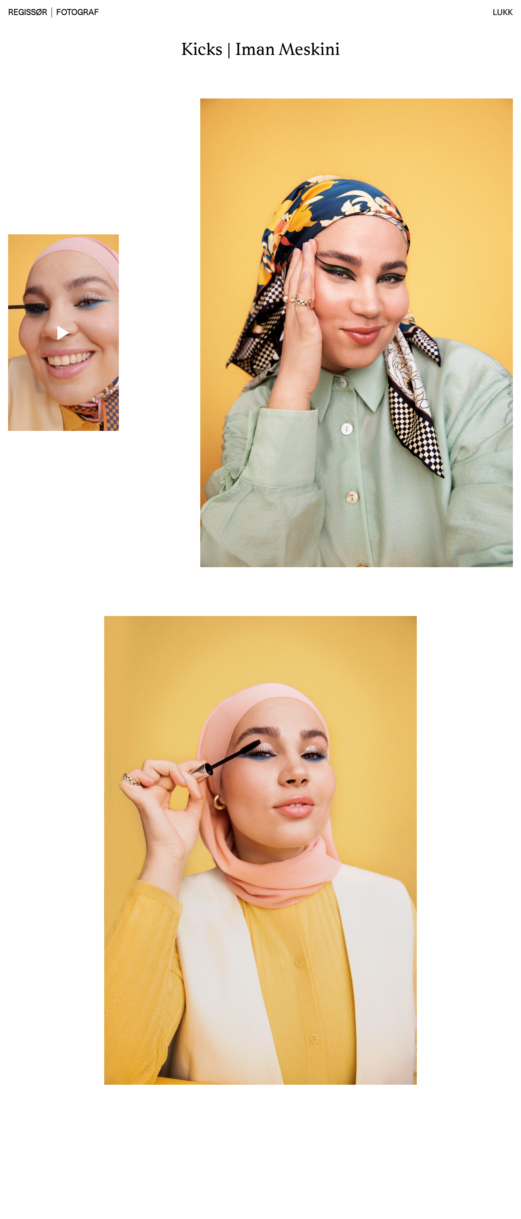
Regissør (27, 12)
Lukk (503, 12)
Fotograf (77, 12)
